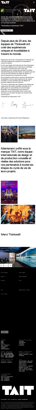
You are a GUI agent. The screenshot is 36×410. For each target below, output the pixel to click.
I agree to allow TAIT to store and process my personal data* (18, 326)
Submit (4, 332)
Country (3, 284)
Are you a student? (7, 297)
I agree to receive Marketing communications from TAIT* (17, 321)
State (20, 284)
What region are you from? (9, 303)
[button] (34, 2)
